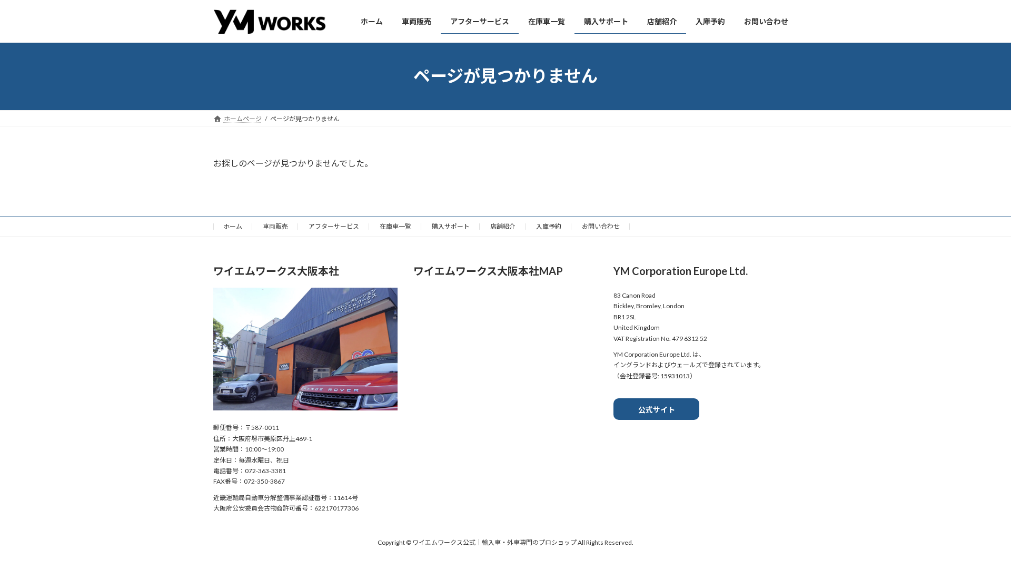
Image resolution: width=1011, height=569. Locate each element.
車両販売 (275, 226)
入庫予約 (548, 226)
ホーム (232, 226)
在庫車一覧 (395, 226)
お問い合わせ (601, 226)
